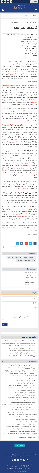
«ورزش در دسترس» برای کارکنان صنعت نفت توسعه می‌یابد (22, 350)
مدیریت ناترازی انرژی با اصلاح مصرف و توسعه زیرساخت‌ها (22, 387)
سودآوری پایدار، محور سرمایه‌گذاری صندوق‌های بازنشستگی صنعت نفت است (19, 355)
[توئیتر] (12, 460)
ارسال (4, 324)
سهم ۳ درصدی (21, 216)
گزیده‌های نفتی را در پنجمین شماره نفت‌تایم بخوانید (23, 375)
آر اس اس (11, 456)
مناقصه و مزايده (21, 454)
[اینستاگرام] (21, 460)
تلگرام (8, 1)
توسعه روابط (33, 97)
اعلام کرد (34, 135)
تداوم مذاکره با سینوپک (20, 214)
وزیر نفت (19, 261)
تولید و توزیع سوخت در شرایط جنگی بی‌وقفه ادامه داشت (22, 431)
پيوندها (19, 456)
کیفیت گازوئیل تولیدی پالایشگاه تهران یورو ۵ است (24, 424)
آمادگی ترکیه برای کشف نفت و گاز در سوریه (25, 419)
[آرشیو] (27, 460)
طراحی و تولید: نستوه (18, 471)
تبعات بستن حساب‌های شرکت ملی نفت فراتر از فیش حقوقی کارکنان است (18, 341)
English (36, 1)
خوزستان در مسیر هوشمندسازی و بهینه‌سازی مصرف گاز (23, 402)
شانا (19, 6)
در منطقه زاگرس (16, 142)
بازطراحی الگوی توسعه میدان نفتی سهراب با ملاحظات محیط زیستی (20, 426)
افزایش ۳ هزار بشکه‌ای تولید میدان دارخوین (25, 380)
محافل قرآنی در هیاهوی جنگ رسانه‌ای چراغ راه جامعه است (21, 397)
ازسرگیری (30, 209)
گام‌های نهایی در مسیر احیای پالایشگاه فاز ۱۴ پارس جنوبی (22, 348)
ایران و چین (18, 257)
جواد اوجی (27, 261)
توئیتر (2, 1)
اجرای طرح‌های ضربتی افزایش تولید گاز (12, 125)
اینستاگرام (11, 1)
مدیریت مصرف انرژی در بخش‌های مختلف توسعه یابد (23, 400)
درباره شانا (11, 454)
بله (5, 1)
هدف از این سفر (12, 74)
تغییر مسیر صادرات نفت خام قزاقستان (26, 437)
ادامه (3, 361)
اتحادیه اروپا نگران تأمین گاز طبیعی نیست (25, 383)
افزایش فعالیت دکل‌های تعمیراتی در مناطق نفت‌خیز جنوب (22, 353)
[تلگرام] (18, 460)
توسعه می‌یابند (22, 189)
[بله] (15, 460)
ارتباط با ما (26, 456)
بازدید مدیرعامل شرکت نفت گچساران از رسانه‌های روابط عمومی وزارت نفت (19, 434)
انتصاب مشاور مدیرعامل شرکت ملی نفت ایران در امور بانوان (22, 345)
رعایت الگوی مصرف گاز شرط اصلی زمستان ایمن (24, 392)
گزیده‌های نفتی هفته (25, 28)
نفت (27, 16)
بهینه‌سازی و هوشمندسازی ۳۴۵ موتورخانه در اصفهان (23, 429)
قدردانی (29, 207)
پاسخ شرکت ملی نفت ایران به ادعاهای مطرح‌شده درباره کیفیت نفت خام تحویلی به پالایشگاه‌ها (19, 367)
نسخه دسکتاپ (19, 445)
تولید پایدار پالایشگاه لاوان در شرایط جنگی (25, 395)
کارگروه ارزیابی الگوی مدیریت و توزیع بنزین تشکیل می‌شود (22, 407)
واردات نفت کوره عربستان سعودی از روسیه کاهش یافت (22, 373)
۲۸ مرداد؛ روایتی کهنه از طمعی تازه (27, 421)
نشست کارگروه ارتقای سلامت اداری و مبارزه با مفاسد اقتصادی (21, 414)
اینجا (35, 230)
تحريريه (5, 454)
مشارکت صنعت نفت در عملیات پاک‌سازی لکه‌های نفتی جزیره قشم (20, 412)
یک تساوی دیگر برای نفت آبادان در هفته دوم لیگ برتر (23, 409)
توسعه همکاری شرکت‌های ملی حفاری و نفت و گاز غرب (23, 417)
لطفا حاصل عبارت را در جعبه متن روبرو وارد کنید (24, 317)
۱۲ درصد (27, 165)
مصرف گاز (10, 257)
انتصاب (29, 211)
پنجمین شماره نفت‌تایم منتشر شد (27, 378)
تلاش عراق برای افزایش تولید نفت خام (26, 390)
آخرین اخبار (32, 361)
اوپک (33, 261)
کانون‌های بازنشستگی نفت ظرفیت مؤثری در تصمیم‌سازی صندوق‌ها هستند (18, 343)
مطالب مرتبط (31, 269)
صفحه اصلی (33, 16)
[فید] (24, 460)
